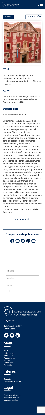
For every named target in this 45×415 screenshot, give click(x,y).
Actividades (8, 356)
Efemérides (8, 363)
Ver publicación (22, 219)
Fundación (8, 365)
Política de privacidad (12, 395)
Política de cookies (11, 398)
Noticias (7, 360)
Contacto (7, 379)
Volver (8, 16)
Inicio (6, 351)
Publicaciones (9, 358)
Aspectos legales (11, 400)
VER (9, 294)
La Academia (9, 353)
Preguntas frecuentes (12, 381)
